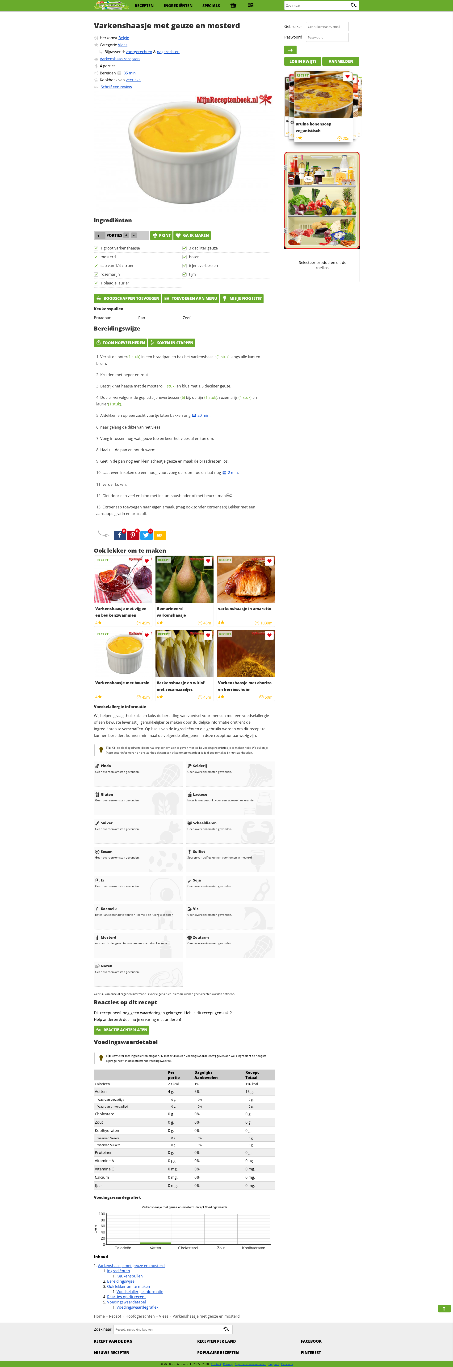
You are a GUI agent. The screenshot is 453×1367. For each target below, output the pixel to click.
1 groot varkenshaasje (120, 248)
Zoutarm (201, 937)
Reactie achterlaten (125, 1029)
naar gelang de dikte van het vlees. (130, 427)
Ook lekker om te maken (128, 1286)
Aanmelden (341, 61)
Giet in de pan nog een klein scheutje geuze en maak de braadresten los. (164, 461)
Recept (115, 1316)
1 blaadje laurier (115, 283)
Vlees (122, 44)
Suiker (107, 823)
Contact (216, 1364)
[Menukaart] (250, 5)
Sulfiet (199, 851)
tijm (192, 274)
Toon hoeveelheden (124, 342)
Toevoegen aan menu (194, 298)
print (165, 235)
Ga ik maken (195, 235)
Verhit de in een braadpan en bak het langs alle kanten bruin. (178, 360)
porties (109, 66)
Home (99, 1316)
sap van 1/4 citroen (117, 265)
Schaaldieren (205, 823)
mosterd (108, 256)
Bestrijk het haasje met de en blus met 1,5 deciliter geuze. (165, 386)
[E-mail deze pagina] (160, 535)
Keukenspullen (130, 1276)
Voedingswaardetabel (126, 1302)
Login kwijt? (302, 61)
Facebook (311, 1341)
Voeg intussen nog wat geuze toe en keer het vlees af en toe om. (157, 438)
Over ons (287, 1364)
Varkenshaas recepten (120, 58)
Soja (197, 880)
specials (211, 5)
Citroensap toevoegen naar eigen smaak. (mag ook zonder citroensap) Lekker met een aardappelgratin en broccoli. (175, 510)
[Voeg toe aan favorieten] (146, 561)
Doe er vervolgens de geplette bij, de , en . (176, 401)
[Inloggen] (290, 50)
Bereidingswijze (120, 1281)
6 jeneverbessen (203, 265)
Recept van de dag (113, 1341)
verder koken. (114, 484)
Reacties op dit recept (126, 1296)
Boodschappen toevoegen (131, 298)
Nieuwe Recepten (111, 1352)
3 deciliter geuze (203, 248)
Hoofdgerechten (140, 1316)
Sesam (107, 851)
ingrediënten (178, 5)
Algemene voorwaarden (250, 1364)
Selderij (200, 765)
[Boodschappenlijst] (233, 5)
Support (273, 1364)
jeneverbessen (170, 397)
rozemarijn (110, 274)
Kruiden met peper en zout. (124, 374)
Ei (102, 880)
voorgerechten (139, 51)
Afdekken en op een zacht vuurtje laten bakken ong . (155, 415)
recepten (144, 5)
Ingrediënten (118, 1270)
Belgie (123, 37)
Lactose (200, 794)
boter (194, 256)
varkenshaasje (210, 356)
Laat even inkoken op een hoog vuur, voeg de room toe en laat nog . (170, 472)
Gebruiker (293, 26)
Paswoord (293, 37)
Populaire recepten (218, 1352)
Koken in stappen (174, 342)
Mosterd (108, 937)
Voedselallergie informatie (140, 1291)
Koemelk (109, 908)
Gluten (107, 794)
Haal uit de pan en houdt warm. (128, 449)
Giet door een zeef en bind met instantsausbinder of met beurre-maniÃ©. (167, 495)
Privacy (228, 1364)
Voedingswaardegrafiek (137, 1307)
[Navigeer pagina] (444, 1308)
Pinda (106, 765)
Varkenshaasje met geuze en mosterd (131, 1265)
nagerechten (168, 51)
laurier (108, 404)
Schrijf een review (116, 87)
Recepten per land (216, 1341)
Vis (195, 908)
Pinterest (311, 1352)
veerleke (133, 79)
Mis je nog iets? (245, 298)
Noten (106, 965)
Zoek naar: (103, 1329)
